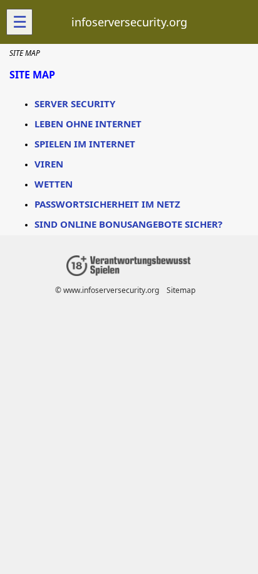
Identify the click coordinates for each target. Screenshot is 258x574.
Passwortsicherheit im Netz (107, 204)
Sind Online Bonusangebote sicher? (128, 224)
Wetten (53, 184)
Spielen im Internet (84, 143)
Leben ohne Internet (88, 123)
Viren (48, 163)
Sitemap (181, 290)
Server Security (74, 103)
